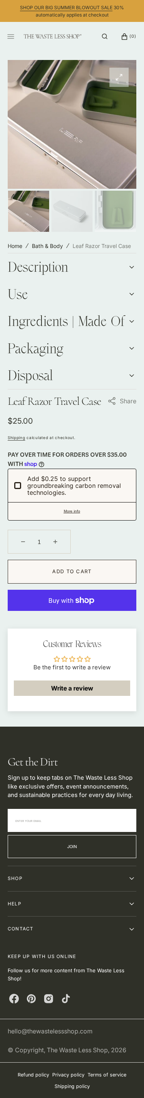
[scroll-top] (126, 1080)
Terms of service (107, 1075)
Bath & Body (47, 246)
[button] (105, 36)
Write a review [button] (72, 688)
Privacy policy (68, 1075)
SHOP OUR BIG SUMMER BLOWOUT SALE (66, 7)
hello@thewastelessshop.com (50, 1031)
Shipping (16, 437)
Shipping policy (72, 1086)
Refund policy (33, 1075)
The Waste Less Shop (77, 1050)
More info (72, 511)
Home (15, 246)
